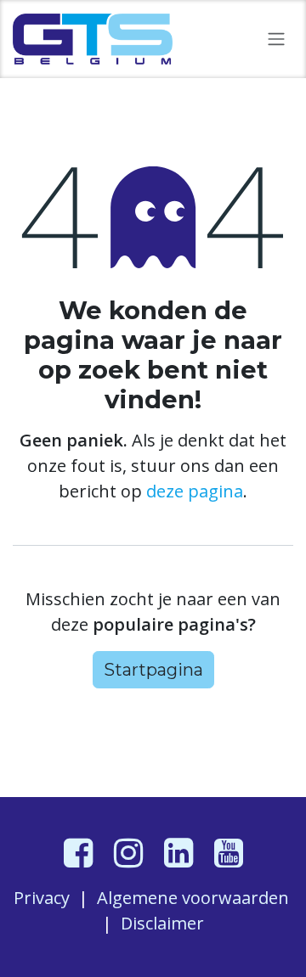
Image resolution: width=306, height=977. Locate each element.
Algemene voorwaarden (193, 897)
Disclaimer (162, 923)
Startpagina (153, 670)
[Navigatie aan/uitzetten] (276, 39)
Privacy (42, 897)
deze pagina (194, 491)
